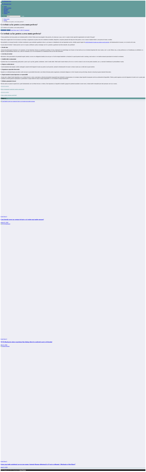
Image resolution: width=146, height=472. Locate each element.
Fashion (5, 13)
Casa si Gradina (7, 8)
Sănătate (6, 10)
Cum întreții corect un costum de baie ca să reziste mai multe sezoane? (22, 219)
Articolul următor (5, 92)
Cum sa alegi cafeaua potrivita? (9, 95)
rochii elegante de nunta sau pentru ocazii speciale (97, 42)
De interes (6, 9)
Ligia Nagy (13, 30)
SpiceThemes (22, 470)
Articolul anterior (5, 86)
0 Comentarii (26, 30)
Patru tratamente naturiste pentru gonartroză (12, 89)
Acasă (5, 6)
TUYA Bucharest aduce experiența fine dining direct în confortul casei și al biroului (26, 342)
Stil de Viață (7, 12)
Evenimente (3, 30)
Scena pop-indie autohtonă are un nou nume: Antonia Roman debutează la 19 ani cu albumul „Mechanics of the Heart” (38, 464)
